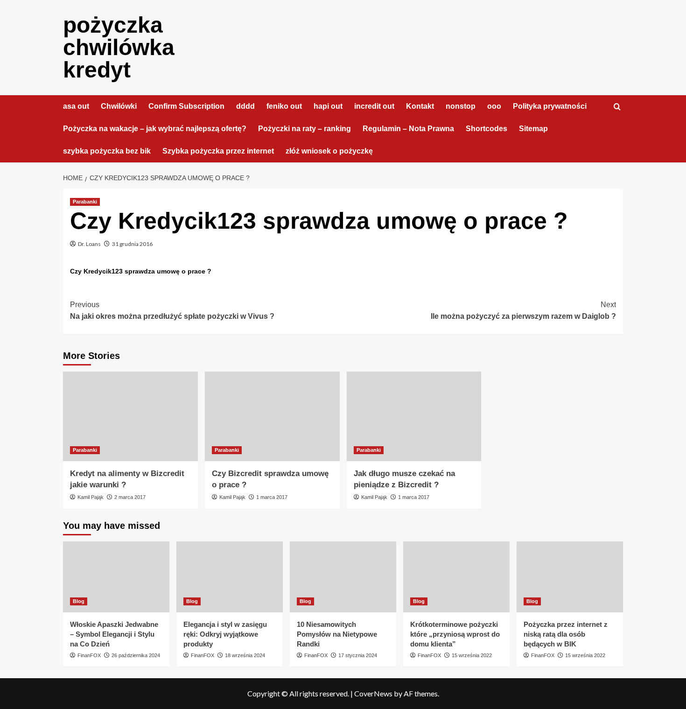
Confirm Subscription (186, 106)
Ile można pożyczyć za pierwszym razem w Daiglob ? (523, 311)
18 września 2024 (245, 655)
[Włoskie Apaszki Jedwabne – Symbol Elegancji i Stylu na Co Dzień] (116, 576)
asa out (76, 106)
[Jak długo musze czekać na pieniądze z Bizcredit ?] (414, 417)
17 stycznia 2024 (357, 655)
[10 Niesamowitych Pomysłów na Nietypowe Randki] (343, 576)
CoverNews (373, 693)
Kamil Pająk (90, 497)
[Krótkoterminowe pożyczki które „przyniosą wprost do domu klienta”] (456, 576)
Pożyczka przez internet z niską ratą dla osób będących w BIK (566, 634)
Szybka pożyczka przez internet (218, 151)
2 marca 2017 (130, 497)
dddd (245, 106)
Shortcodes (486, 129)
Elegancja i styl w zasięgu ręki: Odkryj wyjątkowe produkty (225, 634)
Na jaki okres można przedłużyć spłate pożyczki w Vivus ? (172, 311)
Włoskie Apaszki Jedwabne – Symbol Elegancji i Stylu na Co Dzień (114, 634)
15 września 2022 (472, 655)
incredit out (374, 106)
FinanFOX (89, 655)
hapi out (328, 106)
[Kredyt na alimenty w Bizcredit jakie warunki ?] (130, 417)
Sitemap (533, 129)
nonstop (461, 106)
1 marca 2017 (271, 497)
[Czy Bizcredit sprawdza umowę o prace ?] (272, 417)
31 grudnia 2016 (132, 243)
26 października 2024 (136, 655)
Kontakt (420, 106)
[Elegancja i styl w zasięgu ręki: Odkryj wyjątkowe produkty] (229, 576)
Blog (78, 601)
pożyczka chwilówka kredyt (119, 47)
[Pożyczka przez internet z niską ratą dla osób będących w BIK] (570, 576)
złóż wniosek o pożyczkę (329, 151)
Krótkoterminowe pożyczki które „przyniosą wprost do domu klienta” (455, 634)
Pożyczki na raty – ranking (304, 129)
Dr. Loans (89, 243)
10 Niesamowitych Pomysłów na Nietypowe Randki (337, 634)
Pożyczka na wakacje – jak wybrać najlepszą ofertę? (154, 129)
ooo (494, 106)
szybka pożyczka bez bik (107, 151)
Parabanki (85, 201)
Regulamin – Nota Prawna (408, 129)
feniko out (284, 106)
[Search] (617, 107)
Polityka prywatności (550, 106)
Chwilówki (119, 106)
